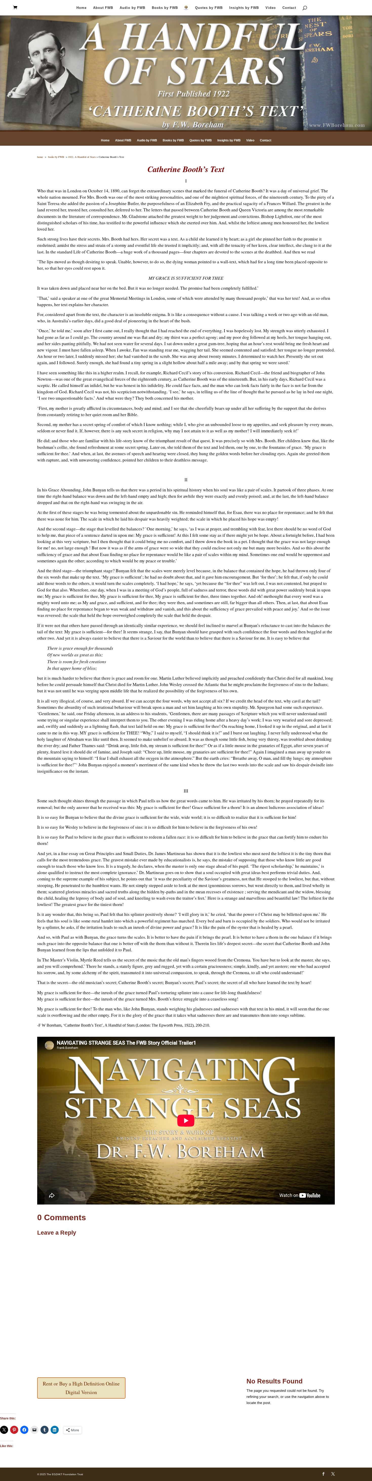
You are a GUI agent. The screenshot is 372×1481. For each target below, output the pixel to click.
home (40, 157)
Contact (289, 8)
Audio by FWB (132, 8)
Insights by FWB (244, 8)
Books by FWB (165, 8)
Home (81, 8)
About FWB (103, 8)
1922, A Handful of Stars (82, 157)
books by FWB (56, 157)
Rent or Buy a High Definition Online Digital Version (81, 1388)
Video (270, 8)
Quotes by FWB (209, 8)
